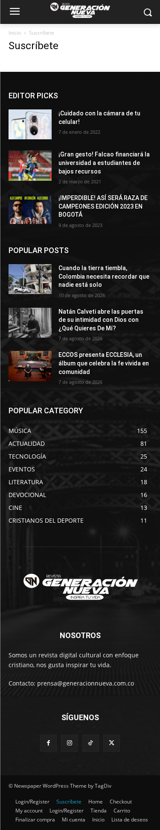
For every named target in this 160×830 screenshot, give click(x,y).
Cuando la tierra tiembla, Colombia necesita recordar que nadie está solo (103, 276)
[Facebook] (48, 743)
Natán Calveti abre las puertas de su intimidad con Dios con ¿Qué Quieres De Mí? (100, 320)
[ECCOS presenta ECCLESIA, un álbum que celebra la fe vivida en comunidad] (30, 366)
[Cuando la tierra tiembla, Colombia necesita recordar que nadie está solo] (30, 279)
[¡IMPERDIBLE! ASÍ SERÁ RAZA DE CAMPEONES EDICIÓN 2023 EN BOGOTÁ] (30, 209)
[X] (111, 743)
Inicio (15, 32)
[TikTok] (90, 743)
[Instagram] (69, 743)
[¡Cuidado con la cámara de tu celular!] (30, 124)
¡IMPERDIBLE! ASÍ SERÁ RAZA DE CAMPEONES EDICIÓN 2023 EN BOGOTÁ (103, 206)
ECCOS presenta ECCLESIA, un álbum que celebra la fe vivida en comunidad (103, 363)
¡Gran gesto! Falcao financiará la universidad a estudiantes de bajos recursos (104, 162)
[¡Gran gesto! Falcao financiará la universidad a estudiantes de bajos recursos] (30, 165)
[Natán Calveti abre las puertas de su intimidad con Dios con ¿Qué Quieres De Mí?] (30, 323)
